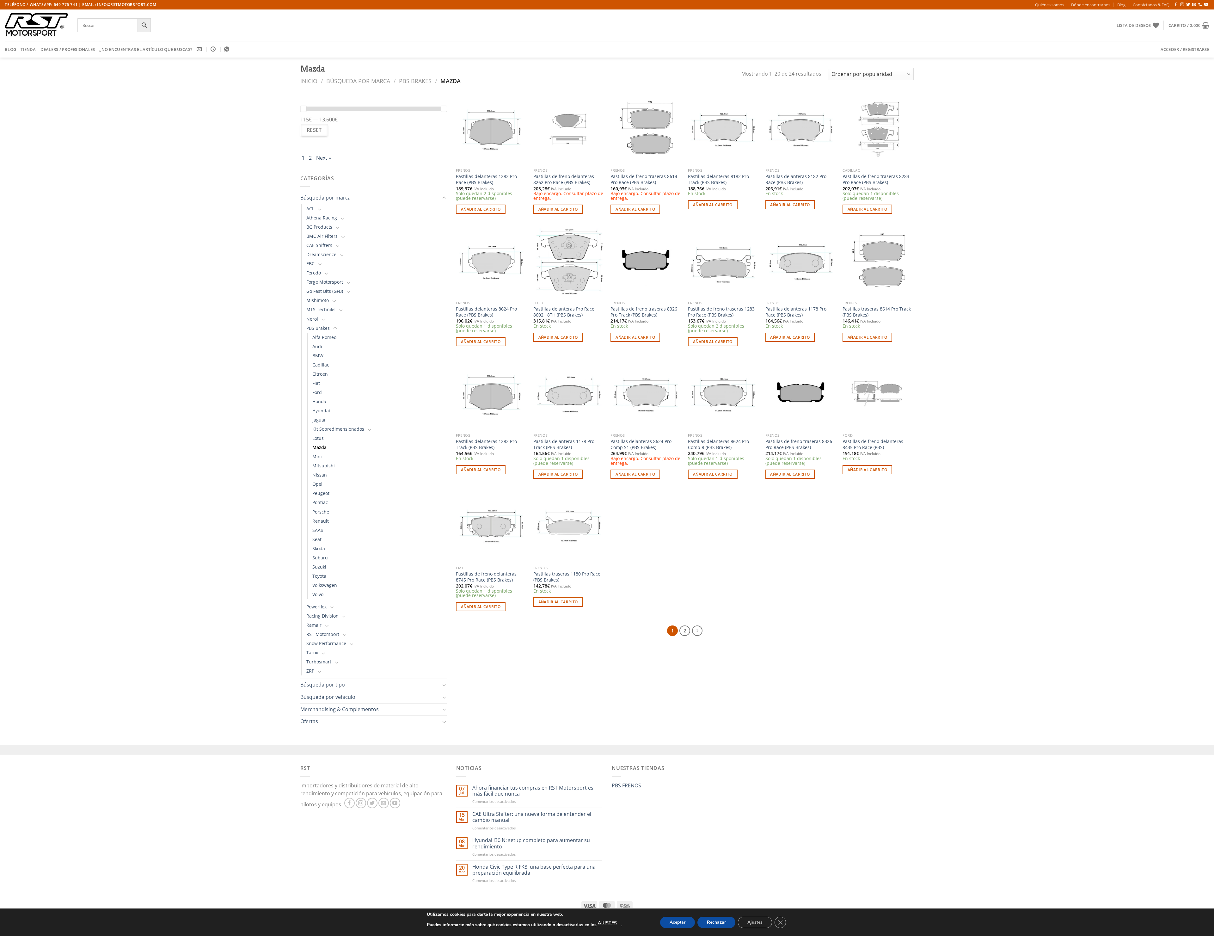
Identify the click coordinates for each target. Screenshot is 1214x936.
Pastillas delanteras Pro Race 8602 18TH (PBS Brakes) (563, 312)
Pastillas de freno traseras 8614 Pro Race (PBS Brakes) (643, 179)
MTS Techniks (320, 309)
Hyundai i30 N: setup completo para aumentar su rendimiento (531, 843)
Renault (320, 521)
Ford (317, 392)
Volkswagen (324, 585)
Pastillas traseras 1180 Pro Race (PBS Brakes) (566, 577)
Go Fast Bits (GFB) (324, 291)
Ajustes (755, 922)
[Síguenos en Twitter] (1188, 5)
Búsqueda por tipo (322, 684)
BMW (317, 356)
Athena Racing (321, 218)
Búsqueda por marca (358, 81)
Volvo (317, 594)
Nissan (319, 475)
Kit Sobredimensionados (338, 429)
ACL (310, 209)
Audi (317, 346)
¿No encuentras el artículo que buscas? (145, 49)
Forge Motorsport (324, 282)
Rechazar (716, 922)
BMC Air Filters (322, 236)
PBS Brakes (415, 81)
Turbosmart (318, 662)
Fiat (316, 383)
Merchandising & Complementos (339, 709)
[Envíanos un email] (1194, 5)
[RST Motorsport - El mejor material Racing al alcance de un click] (36, 25)
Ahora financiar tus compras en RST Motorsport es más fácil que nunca (532, 791)
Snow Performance (326, 643)
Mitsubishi (323, 466)
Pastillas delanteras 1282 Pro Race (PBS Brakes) (486, 179)
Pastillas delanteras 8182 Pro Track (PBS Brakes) (718, 179)
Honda (319, 401)
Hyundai (321, 411)
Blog (1121, 5)
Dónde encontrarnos (1090, 5)
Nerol (312, 319)
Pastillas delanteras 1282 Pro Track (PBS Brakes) (486, 444)
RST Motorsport (322, 634)
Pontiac (320, 502)
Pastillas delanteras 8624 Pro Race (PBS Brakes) (486, 312)
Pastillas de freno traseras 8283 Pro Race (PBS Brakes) (876, 179)
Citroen (320, 374)
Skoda (318, 548)
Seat (317, 539)
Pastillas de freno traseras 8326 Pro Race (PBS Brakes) (798, 444)
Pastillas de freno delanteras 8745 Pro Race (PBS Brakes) (486, 577)
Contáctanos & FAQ (1151, 5)
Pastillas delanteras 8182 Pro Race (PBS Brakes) (795, 179)
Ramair (314, 625)
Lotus (318, 438)
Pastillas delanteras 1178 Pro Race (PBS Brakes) (795, 312)
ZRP (310, 671)
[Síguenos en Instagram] (1182, 5)
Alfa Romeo (324, 337)
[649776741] (227, 49)
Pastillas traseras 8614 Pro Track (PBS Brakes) (877, 312)
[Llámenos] (1200, 5)
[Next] (697, 630)
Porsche (320, 512)
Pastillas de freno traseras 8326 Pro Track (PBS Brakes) (643, 312)
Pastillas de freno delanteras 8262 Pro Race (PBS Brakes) (563, 179)
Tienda (28, 49)
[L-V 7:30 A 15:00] (214, 49)
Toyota (319, 576)
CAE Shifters (319, 245)
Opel (317, 484)
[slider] (303, 109)
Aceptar (677, 922)
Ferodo (313, 273)
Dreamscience (321, 254)
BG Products (319, 227)
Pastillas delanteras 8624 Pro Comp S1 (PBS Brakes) (640, 444)
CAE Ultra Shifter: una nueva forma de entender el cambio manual (531, 817)
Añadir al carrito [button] (480, 209)
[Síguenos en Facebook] (1176, 5)
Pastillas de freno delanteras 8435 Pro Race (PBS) (873, 444)
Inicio (308, 81)
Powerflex (316, 607)
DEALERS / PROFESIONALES (67, 49)
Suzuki (319, 567)
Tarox (312, 653)
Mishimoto (317, 300)
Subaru (320, 558)
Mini (317, 456)
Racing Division (322, 616)
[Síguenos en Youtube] (1206, 5)
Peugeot (320, 493)
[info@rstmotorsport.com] (200, 49)
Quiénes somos (1049, 5)
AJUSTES (607, 923)
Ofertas (309, 721)
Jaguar (319, 420)
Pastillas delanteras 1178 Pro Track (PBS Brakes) (563, 444)
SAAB (317, 530)
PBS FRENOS (626, 785)
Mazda (319, 447)
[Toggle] (444, 198)
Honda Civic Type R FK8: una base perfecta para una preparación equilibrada (534, 870)
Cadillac (320, 365)
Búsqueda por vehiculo (327, 696)
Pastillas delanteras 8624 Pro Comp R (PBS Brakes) (718, 444)
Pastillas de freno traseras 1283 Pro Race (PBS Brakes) (721, 312)
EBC (310, 264)
